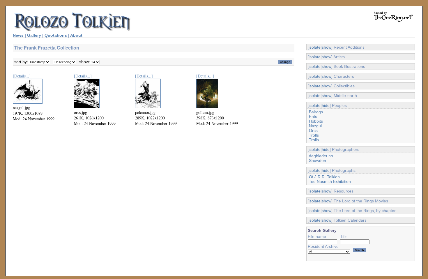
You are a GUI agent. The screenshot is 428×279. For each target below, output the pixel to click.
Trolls (314, 135)
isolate (315, 47)
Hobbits (316, 121)
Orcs (313, 130)
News (18, 35)
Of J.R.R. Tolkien (324, 176)
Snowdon (317, 160)
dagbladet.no (321, 155)
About (76, 35)
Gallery (34, 35)
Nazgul (315, 125)
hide (326, 105)
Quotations (56, 35)
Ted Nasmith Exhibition (330, 181)
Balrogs (316, 112)
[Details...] (22, 76)
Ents (313, 116)
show (326, 47)
